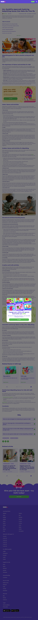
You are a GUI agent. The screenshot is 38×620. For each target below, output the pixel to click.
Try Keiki (32, 1)
